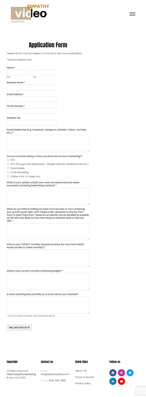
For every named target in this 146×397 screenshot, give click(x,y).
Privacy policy (83, 383)
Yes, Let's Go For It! (19, 327)
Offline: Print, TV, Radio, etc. (26, 176)
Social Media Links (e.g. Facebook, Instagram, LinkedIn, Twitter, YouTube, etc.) (46, 131)
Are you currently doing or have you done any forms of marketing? (45, 156)
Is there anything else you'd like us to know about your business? (42, 294)
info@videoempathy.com (55, 374)
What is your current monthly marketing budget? (35, 271)
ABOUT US (80, 370)
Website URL (14, 118)
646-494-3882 (57, 380)
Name (11, 67)
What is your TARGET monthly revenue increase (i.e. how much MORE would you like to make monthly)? (45, 246)
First (8, 77)
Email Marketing (20, 172)
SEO (13, 160)
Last (34, 77)
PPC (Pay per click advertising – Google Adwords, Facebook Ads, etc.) (50, 164)
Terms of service (84, 377)
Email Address (15, 94)
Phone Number (16, 106)
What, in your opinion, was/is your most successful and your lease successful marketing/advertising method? (43, 184)
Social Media (17, 168)
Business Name (16, 82)
